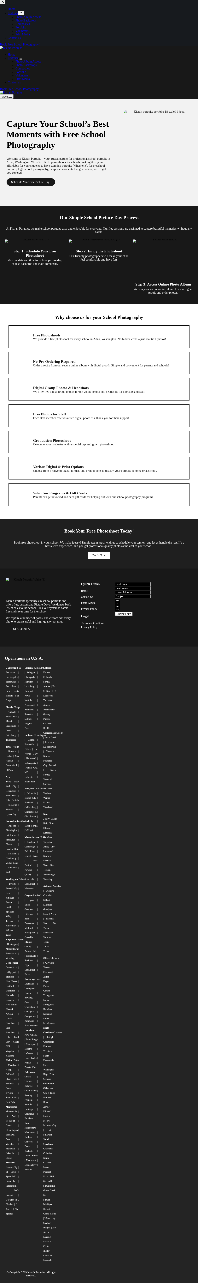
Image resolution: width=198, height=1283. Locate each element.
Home (11, 54)
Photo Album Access (28, 61)
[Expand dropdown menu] (20, 59)
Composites (22, 68)
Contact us (14, 82)
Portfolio (20, 72)
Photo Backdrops (26, 65)
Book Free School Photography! (20, 89)
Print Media (22, 79)
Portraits (13, 58)
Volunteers (21, 75)
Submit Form (124, 613)
